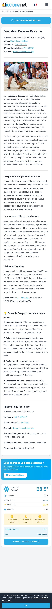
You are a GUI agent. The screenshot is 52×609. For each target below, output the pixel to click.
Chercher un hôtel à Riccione (28, 20)
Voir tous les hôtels (16, 475)
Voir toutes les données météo (24, 542)
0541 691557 (21, 44)
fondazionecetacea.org (23, 51)
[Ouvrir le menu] (47, 5)
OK (26, 605)
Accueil (5, 12)
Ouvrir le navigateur (19, 41)
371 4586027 (28, 48)
